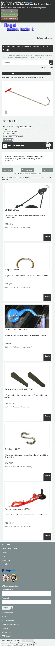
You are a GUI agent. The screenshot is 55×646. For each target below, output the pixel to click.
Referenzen (6, 628)
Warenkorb (16, 47)
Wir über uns (6, 632)
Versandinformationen (10, 548)
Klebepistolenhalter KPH (15, 329)
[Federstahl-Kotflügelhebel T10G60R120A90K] (27, 98)
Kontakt (5, 564)
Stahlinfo (5, 616)
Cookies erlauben (9, 15)
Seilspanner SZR (12, 210)
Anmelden (6, 50)
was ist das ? (29, 2)
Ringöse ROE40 (11, 270)
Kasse (45, 47)
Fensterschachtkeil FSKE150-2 (18, 389)
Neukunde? (37, 47)
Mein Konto (26, 47)
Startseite (6, 47)
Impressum (6, 560)
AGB (4, 556)
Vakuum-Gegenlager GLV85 (17, 509)
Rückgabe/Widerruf (9, 620)
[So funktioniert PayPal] (8, 570)
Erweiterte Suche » (46, 67)
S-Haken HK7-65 (12, 449)
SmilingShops (27, 640)
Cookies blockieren (9, 19)
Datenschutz (6, 552)
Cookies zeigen (8, 11)
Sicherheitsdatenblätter (10, 624)
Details (47, 236)
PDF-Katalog (6, 636)
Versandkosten (25, 127)
